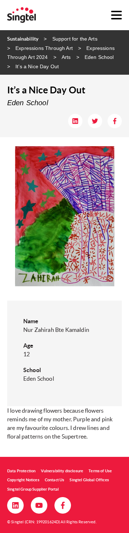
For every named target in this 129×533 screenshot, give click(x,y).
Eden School (99, 57)
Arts (66, 57)
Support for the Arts (74, 39)
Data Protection (21, 471)
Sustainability (22, 39)
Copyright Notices (23, 480)
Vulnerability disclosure (62, 471)
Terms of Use (100, 471)
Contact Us (54, 480)
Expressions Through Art (44, 48)
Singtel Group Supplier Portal (33, 489)
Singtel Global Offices (89, 480)
